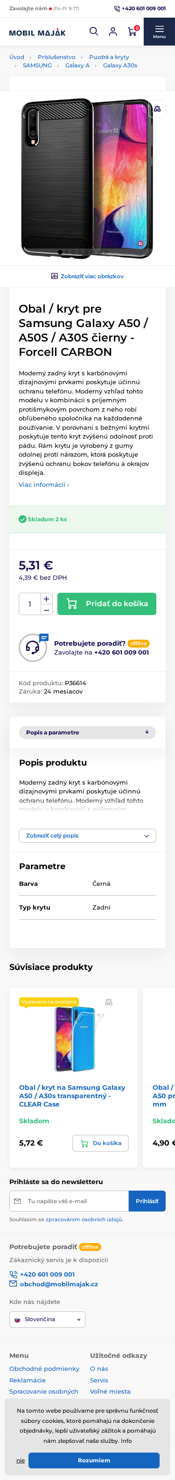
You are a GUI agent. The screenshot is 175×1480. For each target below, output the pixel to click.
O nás (99, 1368)
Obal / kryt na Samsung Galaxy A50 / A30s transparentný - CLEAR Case (72, 1095)
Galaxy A (77, 65)
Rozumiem (94, 1460)
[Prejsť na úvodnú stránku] (37, 31)
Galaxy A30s (120, 65)
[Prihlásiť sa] (113, 32)
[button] (94, 32)
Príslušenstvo (57, 56)
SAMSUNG (37, 65)
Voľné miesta (110, 1391)
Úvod (16, 56)
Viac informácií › (44, 484)
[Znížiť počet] (46, 610)
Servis (99, 1380)
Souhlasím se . (66, 1219)
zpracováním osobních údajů (84, 1219)
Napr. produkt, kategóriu (69, 70)
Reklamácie (27, 1380)
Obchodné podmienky (44, 1368)
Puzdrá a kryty (109, 56)
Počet (30, 604)
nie (20, 1460)
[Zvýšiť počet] (46, 598)
